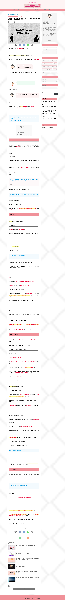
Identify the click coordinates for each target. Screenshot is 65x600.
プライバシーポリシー (28, 597)
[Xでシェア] (16, 45)
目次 (23, 126)
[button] (32, 45)
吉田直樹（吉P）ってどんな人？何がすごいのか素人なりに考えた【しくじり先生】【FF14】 (49, 115)
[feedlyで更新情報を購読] (20, 538)
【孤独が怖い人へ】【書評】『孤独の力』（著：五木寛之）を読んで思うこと (49, 111)
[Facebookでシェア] (20, 45)
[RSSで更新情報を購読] (28, 538)
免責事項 (33, 597)
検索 (42, 92)
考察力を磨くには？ (21, 132)
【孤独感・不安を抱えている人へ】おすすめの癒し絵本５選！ (49, 119)
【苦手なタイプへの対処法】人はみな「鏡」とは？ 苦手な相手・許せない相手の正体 (49, 103)
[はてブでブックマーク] (24, 45)
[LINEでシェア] (28, 45)
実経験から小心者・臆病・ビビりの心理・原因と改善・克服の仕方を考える (49, 107)
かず (49, 19)
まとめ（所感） (20, 134)
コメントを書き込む (24, 588)
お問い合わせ (38, 597)
